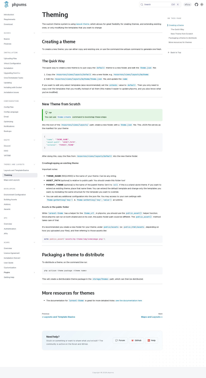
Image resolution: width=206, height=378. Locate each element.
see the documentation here (129, 300)
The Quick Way (177, 29)
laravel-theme (82, 24)
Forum (120, 340)
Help (152, 340)
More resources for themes (180, 42)
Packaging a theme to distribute (183, 38)
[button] (20, 33)
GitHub (136, 340)
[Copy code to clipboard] (159, 136)
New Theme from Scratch (182, 33)
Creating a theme (176, 25)
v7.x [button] (186, 4)
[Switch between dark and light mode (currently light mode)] (202, 4)
